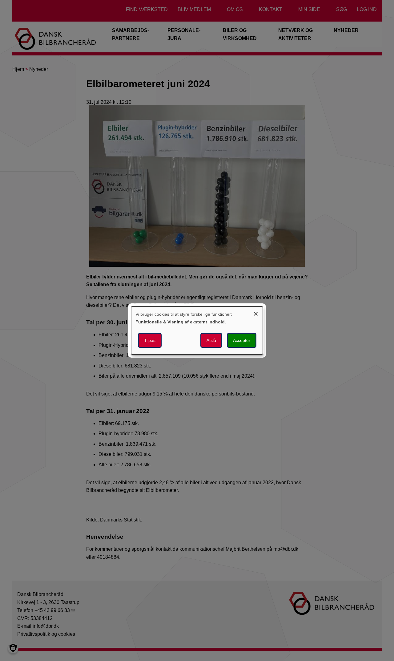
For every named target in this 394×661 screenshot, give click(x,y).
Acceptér (241, 340)
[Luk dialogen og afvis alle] (255, 313)
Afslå (211, 340)
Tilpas (149, 340)
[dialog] (197, 330)
